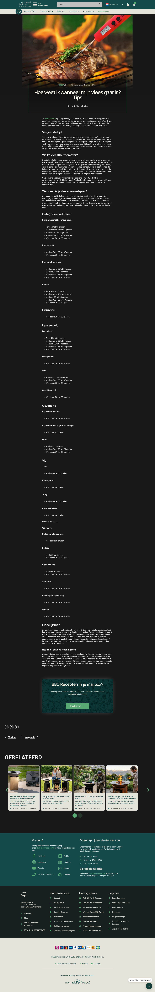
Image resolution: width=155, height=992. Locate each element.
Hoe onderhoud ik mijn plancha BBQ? (89, 797)
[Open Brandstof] (78, 11)
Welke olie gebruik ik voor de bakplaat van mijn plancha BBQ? (122, 797)
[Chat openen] (149, 986)
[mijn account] (128, 4)
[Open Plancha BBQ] (52, 11)
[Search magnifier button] (100, 4)
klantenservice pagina (45, 848)
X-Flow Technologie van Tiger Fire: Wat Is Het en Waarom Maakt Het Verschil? (23, 798)
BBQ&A (61, 85)
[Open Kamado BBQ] (36, 11)
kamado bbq (50, 119)
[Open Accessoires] (94, 11)
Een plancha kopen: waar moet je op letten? (56, 797)
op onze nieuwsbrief (98, 873)
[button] (40, 4)
